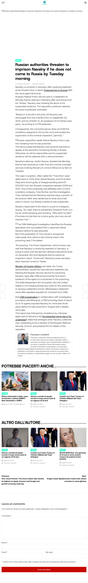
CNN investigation (29, 297)
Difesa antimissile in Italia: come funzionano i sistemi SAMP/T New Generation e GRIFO (15, 398)
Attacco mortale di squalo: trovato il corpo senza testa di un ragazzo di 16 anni (43, 398)
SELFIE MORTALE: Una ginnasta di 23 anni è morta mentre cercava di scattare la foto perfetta (73, 456)
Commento (7, 516)
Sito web (49, 552)
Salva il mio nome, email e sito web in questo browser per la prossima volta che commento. (39, 562)
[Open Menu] (3, 2)
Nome (5, 543)
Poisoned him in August (55, 90)
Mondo (18, 60)
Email (4, 552)
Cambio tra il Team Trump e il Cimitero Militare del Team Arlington (72, 398)
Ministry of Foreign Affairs (28, 266)
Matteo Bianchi (20, 404)
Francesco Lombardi (38, 84)
